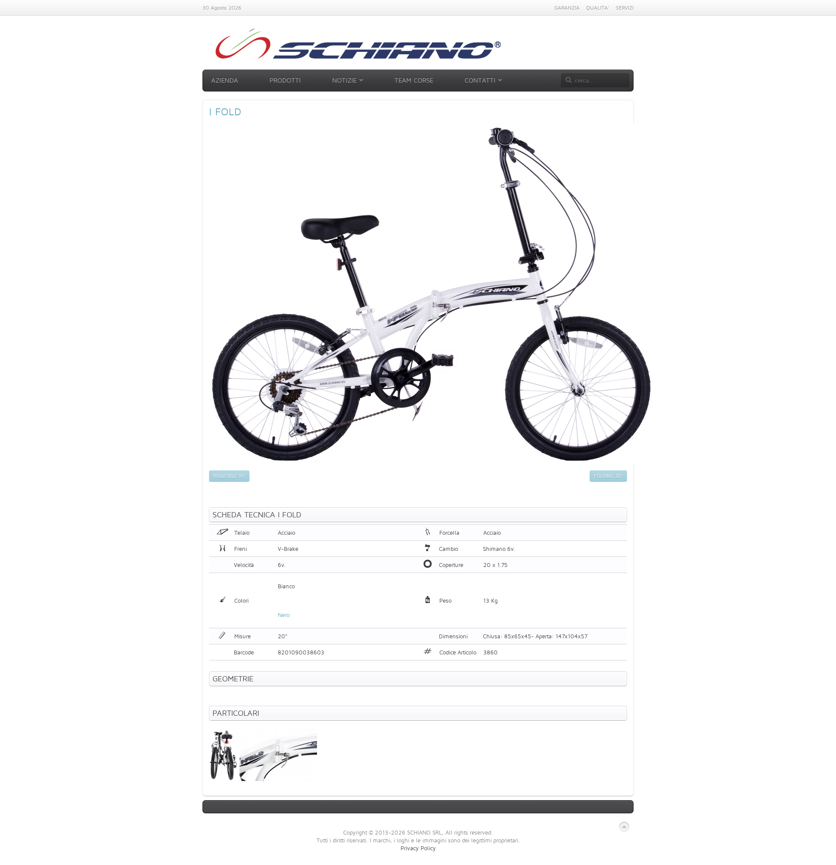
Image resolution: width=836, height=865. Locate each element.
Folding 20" (608, 476)
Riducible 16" (229, 476)
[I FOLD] (432, 462)
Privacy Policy (418, 848)
